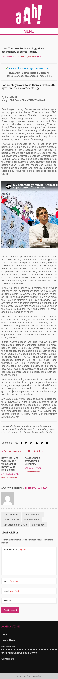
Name (12, 581)
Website (7, 600)
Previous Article (11, 451)
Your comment (16, 549)
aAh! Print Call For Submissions (19, 652)
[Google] (31, 442)
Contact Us (7, 658)
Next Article (35, 451)
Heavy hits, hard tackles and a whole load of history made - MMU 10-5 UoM (9, 464)
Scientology (38, 524)
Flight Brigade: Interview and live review (32, 461)
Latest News (8, 640)
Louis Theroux (11, 519)
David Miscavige (32, 514)
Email (11, 590)
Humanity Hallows (28, 57)
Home (4, 634)
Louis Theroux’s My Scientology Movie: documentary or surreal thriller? (23, 50)
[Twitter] (26, 442)
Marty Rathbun (31, 519)
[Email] (47, 442)
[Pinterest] (42, 442)
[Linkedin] (37, 442)
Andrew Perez (11, 514)
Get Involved (8, 646)
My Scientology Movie (15, 524)
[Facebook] (21, 442)
